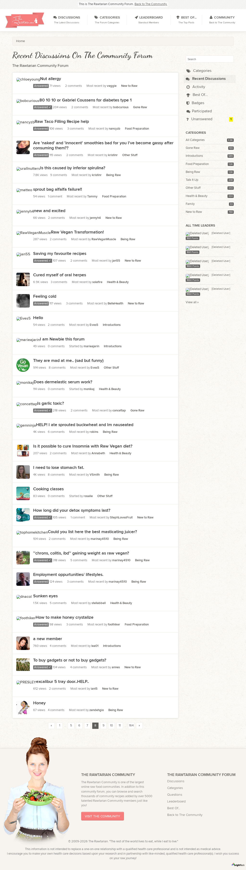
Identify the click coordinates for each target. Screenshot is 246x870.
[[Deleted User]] (197, 233)
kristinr (113, 155)
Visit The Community (102, 816)
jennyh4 (95, 218)
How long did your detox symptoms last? (71, 510)
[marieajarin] (28, 339)
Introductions (194, 156)
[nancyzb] (25, 121)
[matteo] (24, 189)
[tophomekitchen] (32, 532)
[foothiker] (26, 617)
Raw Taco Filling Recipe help (62, 121)
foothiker (114, 624)
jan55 (116, 261)
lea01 (94, 646)
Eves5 (94, 325)
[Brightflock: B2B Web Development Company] (238, 865)
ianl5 (94, 689)
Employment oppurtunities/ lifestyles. (68, 574)
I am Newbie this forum (62, 339)
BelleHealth (115, 303)
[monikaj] (25, 382)
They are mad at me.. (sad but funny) (68, 360)
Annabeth (98, 453)
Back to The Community (185, 815)
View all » (192, 302)
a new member (47, 638)
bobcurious (121, 107)
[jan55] (23, 253)
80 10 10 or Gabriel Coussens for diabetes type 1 (85, 100)
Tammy (92, 196)
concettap (119, 410)
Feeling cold (44, 296)
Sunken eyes (45, 596)
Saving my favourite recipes (59, 253)
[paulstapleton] (23, 583)
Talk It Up (192, 180)
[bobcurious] (27, 100)
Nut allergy (50, 78)
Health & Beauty (196, 196)
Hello (38, 317)
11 (120, 725)
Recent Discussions (208, 78)
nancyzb (114, 129)
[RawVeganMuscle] (33, 232)
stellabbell (99, 603)
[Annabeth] (23, 519)
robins (94, 432)
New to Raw (194, 212)
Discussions (175, 781)
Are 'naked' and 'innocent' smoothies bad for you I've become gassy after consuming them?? (103, 145)
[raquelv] (23, 305)
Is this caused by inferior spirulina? (72, 167)
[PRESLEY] (26, 681)
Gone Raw (193, 148)
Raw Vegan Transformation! (77, 232)
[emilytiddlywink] (23, 562)
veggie (112, 86)
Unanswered (201, 119)
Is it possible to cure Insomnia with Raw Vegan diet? (82, 446)
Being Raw (193, 172)
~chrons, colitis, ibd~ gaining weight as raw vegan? (81, 553)
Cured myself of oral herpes (59, 274)
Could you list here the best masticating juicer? (92, 531)
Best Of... (200, 95)
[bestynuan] (23, 647)
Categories (201, 71)
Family (190, 204)
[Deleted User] (221, 233)
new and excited (49, 210)
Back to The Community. (151, 4)
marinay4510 (100, 539)
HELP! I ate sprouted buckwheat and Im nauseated (84, 424)
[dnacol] (24, 596)
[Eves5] (23, 317)
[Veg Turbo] (23, 369)
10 (111, 725)
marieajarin (91, 346)
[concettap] (26, 403)
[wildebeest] (23, 669)
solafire (97, 282)
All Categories (195, 140)
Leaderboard (176, 801)
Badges (197, 103)
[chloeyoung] (28, 78)
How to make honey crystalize (64, 617)
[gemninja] (26, 424)
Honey (39, 703)
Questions (174, 795)
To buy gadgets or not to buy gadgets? (69, 660)
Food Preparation (197, 164)
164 (131, 725)
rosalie (88, 496)
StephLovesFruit (121, 517)
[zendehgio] (23, 711)
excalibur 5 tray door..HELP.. (62, 681)
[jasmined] (23, 151)
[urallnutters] (28, 168)
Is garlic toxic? (50, 403)
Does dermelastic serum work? (63, 382)
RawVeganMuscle (104, 239)
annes (116, 667)
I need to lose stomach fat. (58, 467)
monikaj (89, 389)
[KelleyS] (23, 476)
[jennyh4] (25, 210)
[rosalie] (23, 497)
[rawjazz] (23, 283)
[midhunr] (23, 455)
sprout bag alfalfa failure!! (57, 189)
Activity (198, 87)
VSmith (95, 475)
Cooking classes (48, 489)
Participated (202, 111)
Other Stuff (193, 188)
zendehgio (96, 710)
